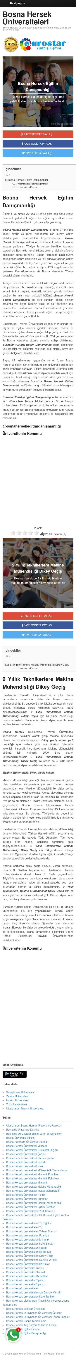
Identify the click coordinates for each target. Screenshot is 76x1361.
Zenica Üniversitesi (17, 1096)
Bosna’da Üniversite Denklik (22, 1129)
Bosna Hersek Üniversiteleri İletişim (26, 1247)
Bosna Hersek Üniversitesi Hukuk (25, 1194)
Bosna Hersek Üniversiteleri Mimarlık (27, 1239)
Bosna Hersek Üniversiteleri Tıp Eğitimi (28, 1223)
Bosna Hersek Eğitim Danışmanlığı (27, 180)
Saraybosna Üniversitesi (20, 1092)
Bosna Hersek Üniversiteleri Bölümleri (28, 1264)
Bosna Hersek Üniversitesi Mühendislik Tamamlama (36, 1170)
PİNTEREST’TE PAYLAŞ (37, 616)
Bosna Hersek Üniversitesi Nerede (26, 1162)
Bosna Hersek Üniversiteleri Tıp (24, 1227)
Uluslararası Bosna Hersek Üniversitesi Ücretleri (34, 1125)
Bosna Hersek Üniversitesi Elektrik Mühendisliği (33, 1203)
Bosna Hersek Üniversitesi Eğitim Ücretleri (30, 1207)
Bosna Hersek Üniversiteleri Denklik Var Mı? (31, 1260)
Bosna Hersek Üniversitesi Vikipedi (26, 1146)
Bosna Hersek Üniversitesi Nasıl (24, 1166)
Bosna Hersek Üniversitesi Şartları (26, 1154)
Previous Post (38, 1046)
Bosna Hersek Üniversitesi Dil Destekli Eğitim (32, 1150)
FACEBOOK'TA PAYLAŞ (37, 143)
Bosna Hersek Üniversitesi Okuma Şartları (30, 1158)
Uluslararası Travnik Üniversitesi (25, 1108)
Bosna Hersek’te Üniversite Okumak (27, 1142)
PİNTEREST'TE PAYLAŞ (37, 134)
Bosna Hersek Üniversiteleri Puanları (27, 1235)
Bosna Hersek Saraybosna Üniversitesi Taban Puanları (38, 1317)
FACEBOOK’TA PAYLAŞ (37, 625)
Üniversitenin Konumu (28, 187)
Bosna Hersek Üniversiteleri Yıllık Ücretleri (30, 1211)
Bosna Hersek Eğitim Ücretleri (23, 1329)
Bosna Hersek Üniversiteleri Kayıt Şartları (30, 1243)
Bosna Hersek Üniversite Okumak (26, 1272)
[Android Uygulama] (15, 1074)
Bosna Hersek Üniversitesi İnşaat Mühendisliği (33, 1190)
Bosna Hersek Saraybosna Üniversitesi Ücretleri (34, 1313)
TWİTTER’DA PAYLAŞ (38, 634)
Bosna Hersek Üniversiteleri (27, 18)
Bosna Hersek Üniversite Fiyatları (25, 1280)
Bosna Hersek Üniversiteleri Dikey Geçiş (29, 1256)
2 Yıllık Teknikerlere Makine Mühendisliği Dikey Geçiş (38, 664)
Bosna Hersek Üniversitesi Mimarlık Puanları (32, 1174)
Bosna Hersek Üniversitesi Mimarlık (26, 1182)
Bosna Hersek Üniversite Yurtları (25, 1268)
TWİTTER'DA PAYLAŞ (38, 153)
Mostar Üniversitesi (17, 1100)
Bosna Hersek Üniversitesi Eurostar (27, 1199)
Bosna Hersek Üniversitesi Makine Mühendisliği (33, 1186)
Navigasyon (17, 3)
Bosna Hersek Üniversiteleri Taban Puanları (31, 1231)
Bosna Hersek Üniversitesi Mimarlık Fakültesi (32, 1178)
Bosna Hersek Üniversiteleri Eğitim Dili (28, 1251)
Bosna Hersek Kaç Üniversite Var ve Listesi (31, 1325)
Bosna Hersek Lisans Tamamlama (26, 1321)
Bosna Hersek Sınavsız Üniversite (25, 1308)
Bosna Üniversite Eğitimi (20, 1137)
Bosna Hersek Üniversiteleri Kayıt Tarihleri (30, 1296)
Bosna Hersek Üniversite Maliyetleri (27, 1276)
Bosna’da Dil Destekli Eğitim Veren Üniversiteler (34, 1133)
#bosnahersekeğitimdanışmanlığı (33, 183)
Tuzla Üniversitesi (16, 1104)
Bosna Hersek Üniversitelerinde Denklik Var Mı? (34, 1292)
